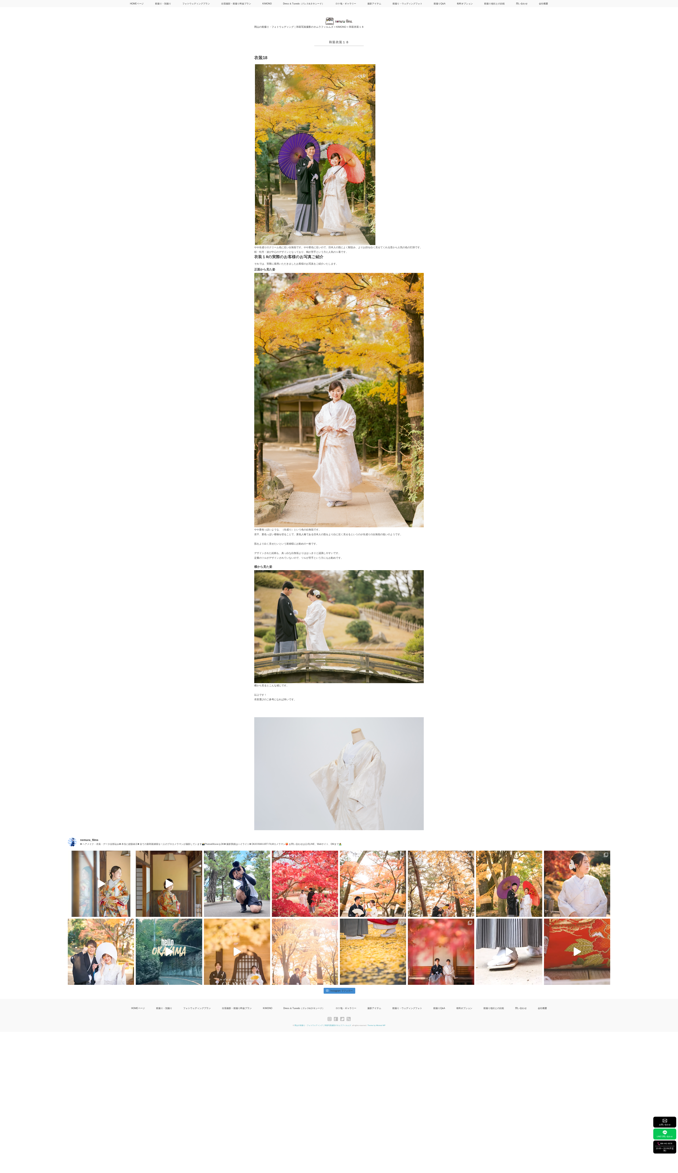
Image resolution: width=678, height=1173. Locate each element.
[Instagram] (330, 1019)
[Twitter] (343, 1019)
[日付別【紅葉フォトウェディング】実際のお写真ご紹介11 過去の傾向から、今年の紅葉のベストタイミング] (373, 952)
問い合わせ (522, 3)
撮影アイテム (374, 3)
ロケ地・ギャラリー (345, 3)
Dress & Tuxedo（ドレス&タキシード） (303, 3)
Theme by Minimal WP (376, 1025)
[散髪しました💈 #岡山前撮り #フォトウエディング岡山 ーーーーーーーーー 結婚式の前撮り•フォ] (237, 884)
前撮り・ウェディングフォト (407, 3)
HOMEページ (137, 3)
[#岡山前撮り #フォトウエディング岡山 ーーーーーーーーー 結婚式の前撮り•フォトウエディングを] (101, 884)
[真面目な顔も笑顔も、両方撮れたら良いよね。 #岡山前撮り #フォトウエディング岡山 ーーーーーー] (577, 952)
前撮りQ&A (439, 3)
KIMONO (267, 3)
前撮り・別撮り (163, 3)
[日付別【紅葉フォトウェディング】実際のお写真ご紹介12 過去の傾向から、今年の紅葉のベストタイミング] (305, 952)
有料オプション (465, 3)
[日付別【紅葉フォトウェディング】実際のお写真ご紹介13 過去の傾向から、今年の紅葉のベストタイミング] (101, 952)
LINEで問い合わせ (665, 1136)
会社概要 (543, 3)
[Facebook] (337, 1019)
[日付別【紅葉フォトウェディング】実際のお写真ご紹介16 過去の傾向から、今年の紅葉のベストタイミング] (441, 884)
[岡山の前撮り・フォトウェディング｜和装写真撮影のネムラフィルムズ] (339, 19)
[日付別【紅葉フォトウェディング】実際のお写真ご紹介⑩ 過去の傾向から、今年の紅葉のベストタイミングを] (441, 952)
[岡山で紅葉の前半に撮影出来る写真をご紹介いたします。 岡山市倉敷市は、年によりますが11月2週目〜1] (237, 952)
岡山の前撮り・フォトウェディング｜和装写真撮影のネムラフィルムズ (323, 1025)
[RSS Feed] (349, 1019)
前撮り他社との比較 (494, 3)
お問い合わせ (665, 1125)
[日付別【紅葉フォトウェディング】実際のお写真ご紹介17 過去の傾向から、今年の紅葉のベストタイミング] (373, 884)
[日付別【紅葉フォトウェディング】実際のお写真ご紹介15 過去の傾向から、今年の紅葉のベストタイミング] (509, 884)
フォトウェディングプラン (196, 3)
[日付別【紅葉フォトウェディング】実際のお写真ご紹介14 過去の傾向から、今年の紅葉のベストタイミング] (577, 884)
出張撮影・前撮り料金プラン (236, 3)
